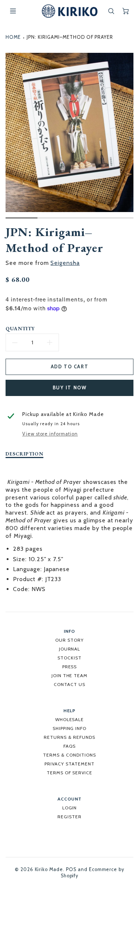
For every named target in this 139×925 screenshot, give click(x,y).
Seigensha (65, 262)
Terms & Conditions (69, 755)
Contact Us (69, 684)
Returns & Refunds (69, 737)
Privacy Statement (69, 764)
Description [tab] (24, 454)
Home (13, 37)
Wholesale (69, 719)
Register (69, 816)
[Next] (129, 138)
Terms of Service (69, 772)
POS (71, 869)
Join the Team (69, 675)
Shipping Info (69, 728)
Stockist (69, 658)
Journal (69, 649)
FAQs (69, 746)
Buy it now (70, 387)
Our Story (69, 640)
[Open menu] (13, 11)
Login (69, 807)
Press (69, 666)
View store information (50, 434)
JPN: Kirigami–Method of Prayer (70, 37)
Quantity (20, 328)
